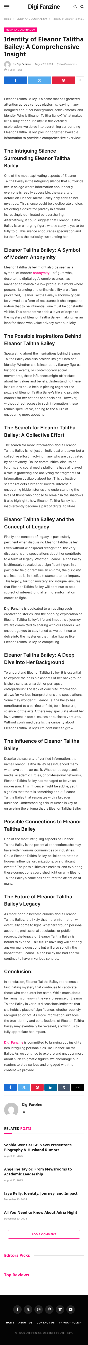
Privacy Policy (70, 1322)
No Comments (68, 64)
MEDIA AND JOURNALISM (20, 29)
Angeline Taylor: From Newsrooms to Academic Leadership (38, 1171)
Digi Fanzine (24, 64)
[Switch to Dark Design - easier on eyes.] (75, 6)
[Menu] (6, 6)
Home (10, 1322)
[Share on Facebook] (15, 80)
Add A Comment (44, 1234)
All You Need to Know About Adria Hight (40, 1212)
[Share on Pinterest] (63, 80)
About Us (25, 1322)
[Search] (82, 6)
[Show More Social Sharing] (80, 80)
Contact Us (46, 1322)
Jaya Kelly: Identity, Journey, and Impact (41, 1193)
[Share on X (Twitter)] (39, 80)
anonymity (41, 273)
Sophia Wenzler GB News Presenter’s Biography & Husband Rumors (38, 1147)
